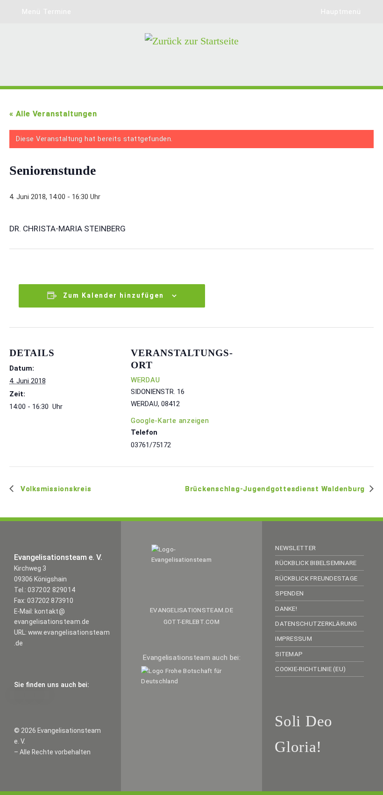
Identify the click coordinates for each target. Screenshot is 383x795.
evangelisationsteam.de (191, 610)
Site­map (289, 654)
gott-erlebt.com (191, 621)
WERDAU (145, 380)
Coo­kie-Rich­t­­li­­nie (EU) (310, 669)
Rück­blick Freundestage (316, 578)
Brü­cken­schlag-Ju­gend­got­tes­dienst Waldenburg (275, 489)
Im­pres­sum (293, 638)
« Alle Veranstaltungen (53, 113)
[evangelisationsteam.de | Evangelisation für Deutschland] (192, 53)
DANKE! (286, 608)
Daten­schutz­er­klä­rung (316, 623)
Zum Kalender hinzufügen (113, 295)
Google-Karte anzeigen (170, 420)
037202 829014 (52, 590)
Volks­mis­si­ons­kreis (54, 489)
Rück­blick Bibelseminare (315, 562)
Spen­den (289, 593)
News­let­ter (295, 547)
